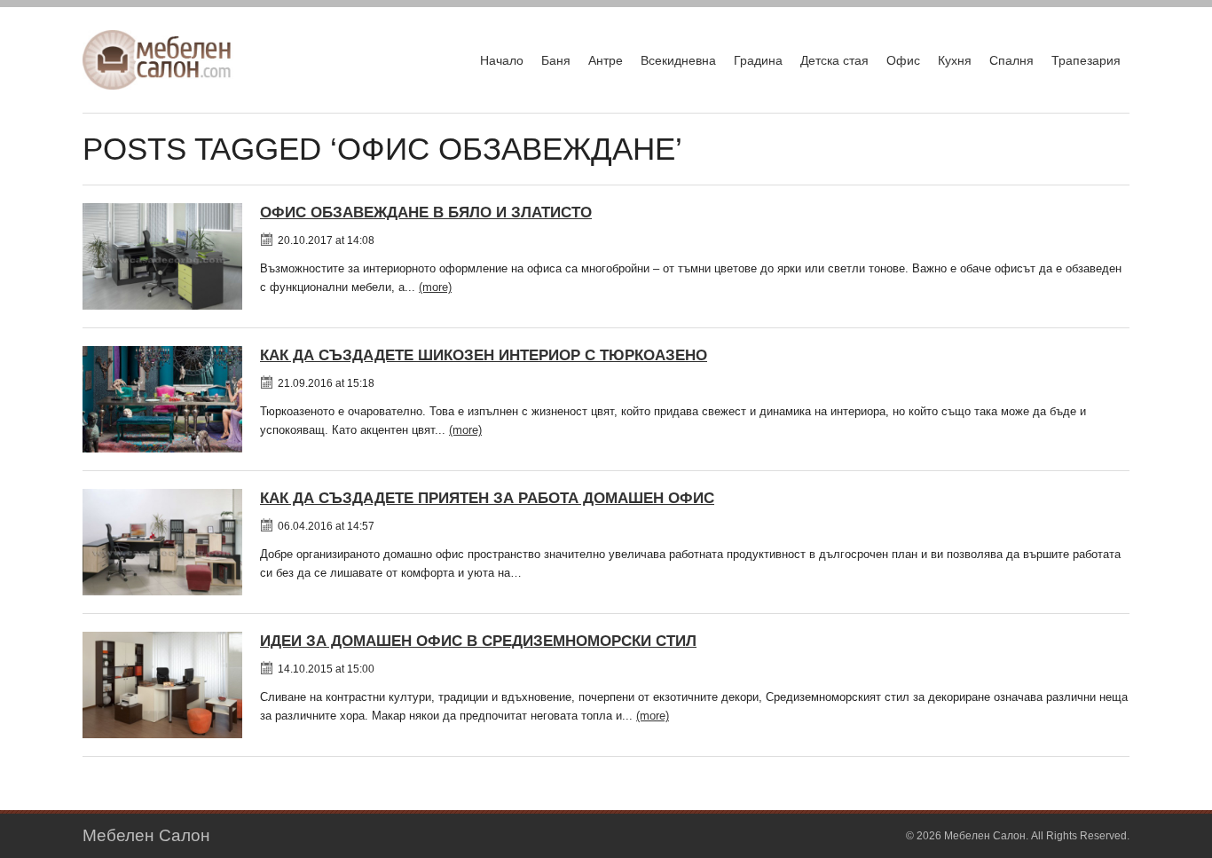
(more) (435, 287)
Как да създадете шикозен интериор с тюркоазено (483, 355)
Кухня (955, 60)
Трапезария (1086, 60)
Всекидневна (678, 60)
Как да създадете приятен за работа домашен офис (487, 498)
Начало (501, 60)
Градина (758, 60)
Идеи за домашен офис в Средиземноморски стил (478, 641)
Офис (903, 60)
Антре (605, 60)
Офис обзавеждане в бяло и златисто (426, 212)
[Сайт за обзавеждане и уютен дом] (158, 60)
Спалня (1011, 60)
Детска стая (834, 60)
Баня (556, 60)
